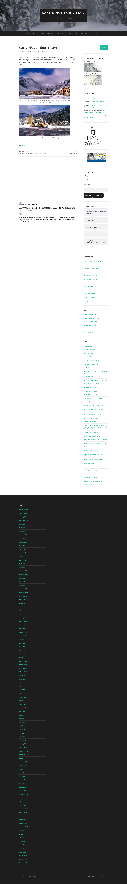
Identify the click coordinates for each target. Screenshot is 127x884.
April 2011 (22, 736)
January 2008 (23, 855)
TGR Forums (87, 329)
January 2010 (23, 790)
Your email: (87, 184)
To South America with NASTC (93, 481)
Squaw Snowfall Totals (90, 321)
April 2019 (22, 524)
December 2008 (23, 816)
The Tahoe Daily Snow (90, 293)
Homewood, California (90, 387)
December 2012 (23, 664)
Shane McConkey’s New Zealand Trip (95, 443)
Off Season (59, 33)
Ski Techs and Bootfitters (91, 447)
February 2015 (23, 585)
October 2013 (23, 632)
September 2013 (23, 636)
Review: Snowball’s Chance (92, 436)
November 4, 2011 (25, 52)
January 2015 (23, 589)
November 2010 (23, 754)
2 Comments (42, 52)
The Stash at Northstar (90, 470)
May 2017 (22, 545)
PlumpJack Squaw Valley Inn (92, 268)
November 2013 (23, 628)
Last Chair (87, 264)
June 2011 (22, 729)
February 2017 (23, 556)
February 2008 (23, 852)
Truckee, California (89, 485)
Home (20, 33)
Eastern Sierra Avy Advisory (92, 314)
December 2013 (23, 625)
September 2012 (23, 675)
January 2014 (23, 621)
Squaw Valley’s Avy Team (91, 450)
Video (35, 33)
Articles (69, 33)
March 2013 (22, 654)
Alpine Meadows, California (92, 360)
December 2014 (23, 592)
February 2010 (23, 787)
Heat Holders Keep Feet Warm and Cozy (96, 380)
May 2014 (22, 607)
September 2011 (23, 718)
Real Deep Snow (88, 272)
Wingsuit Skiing (88, 332)
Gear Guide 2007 (89, 376)
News (27, 33)
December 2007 (23, 859)
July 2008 (21, 834)
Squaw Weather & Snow (91, 325)
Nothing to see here (96, 98)
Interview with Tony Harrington (93, 398)
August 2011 (22, 722)
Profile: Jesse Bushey (90, 421)
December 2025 (23, 509)
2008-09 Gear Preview (90, 349)
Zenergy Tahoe (88, 301)
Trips (42, 33)
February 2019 (23, 531)
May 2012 (22, 690)
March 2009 (22, 805)
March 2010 (22, 783)
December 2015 (23, 574)
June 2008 (22, 837)
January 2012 (23, 704)
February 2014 (23, 618)
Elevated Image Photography (92, 261)
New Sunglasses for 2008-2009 (93, 414)
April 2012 (22, 693)
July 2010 (21, 769)
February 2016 (23, 567)
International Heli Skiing (91, 394)
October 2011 (23, 715)
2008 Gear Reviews (89, 346)
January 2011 (23, 747)
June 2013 (22, 643)
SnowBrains (87, 283)
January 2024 (23, 513)
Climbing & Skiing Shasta (91, 364)
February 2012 (23, 700)
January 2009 (23, 812)
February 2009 (23, 808)
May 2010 (22, 776)
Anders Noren (99, 876)
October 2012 (23, 672)
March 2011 (22, 740)
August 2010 (22, 765)
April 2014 (22, 610)
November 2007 (23, 863)
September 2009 (23, 794)
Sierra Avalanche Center (91, 279)
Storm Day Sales (88, 286)
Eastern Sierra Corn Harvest (98, 101)
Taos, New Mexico (89, 463)
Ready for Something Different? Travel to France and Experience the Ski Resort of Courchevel (96, 427)
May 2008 (22, 841)
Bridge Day (73, 152)
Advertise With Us (89, 357)
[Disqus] (48, 178)
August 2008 (22, 830)
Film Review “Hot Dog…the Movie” (94, 111)
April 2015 (22, 578)
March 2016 (22, 563)
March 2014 (22, 614)
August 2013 (22, 639)
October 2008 (23, 823)
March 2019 (22, 527)
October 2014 (23, 599)
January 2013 (23, 661)
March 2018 (22, 538)
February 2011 (23, 744)
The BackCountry (89, 290)
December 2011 (23, 708)
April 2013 (22, 650)
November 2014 (23, 596)
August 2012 (22, 679)
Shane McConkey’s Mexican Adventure (95, 439)
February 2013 (23, 657)
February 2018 (23, 542)
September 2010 (23, 762)
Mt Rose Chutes (88, 402)
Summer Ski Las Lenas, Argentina (93, 459)
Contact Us (97, 33)
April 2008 (22, 845)
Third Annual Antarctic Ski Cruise (93, 477)
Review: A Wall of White (91, 432)
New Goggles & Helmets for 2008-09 (94, 405)
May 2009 (22, 798)
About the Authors (82, 33)
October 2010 (23, 758)
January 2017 (23, 560)
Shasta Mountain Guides (91, 275)
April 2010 (22, 780)
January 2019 (23, 535)
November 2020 (23, 520)
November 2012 (23, 668)
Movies (49, 33)
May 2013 (22, 646)
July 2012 (21, 682)
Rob (34, 52)
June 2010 (22, 772)
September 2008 (23, 827)
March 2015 (22, 581)
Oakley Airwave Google (91, 418)
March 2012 (22, 697)
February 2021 (23, 517)
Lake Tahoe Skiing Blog (63, 12)
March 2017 (22, 553)
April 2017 (22, 549)
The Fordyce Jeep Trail (90, 467)
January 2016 (23, 571)
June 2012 (22, 686)
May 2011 (22, 733)
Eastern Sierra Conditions (91, 318)
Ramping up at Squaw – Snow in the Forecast (32, 152)
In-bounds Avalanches (90, 391)
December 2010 (23, 751)
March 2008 (22, 848)
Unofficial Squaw (89, 297)
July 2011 (21, 726)
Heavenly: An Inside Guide (91, 384)
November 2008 (23, 819)
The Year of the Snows (90, 474)
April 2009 (22, 801)
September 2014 (23, 603)
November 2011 (23, 711)
